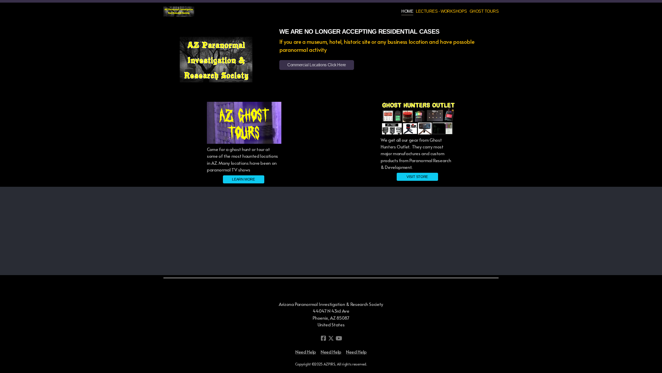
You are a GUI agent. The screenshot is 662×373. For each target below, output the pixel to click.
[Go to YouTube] (339, 338)
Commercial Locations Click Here (316, 65)
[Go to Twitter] (331, 338)
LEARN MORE (243, 179)
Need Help (305, 352)
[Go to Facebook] (323, 338)
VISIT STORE (417, 177)
